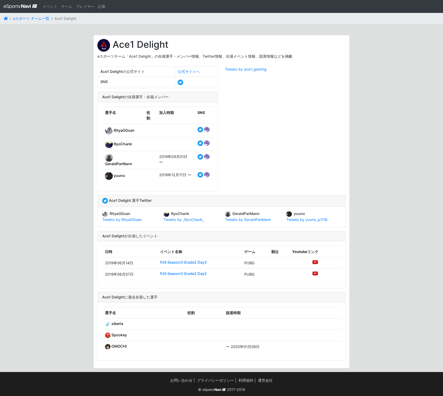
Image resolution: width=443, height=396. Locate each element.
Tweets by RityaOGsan (122, 219)
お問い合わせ (181, 380)
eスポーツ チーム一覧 (31, 18)
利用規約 (246, 380)
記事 (101, 6)
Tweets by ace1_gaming (245, 69)
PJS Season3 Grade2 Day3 (183, 262)
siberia (117, 323)
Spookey (119, 335)
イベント (50, 6)
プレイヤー (85, 6)
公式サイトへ (189, 71)
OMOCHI (119, 346)
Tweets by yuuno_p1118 (306, 219)
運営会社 (265, 380)
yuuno (119, 175)
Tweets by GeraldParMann (248, 219)
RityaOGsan (124, 130)
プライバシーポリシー (215, 380)
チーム (66, 6)
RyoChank (122, 144)
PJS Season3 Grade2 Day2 (183, 273)
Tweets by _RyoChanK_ (184, 219)
